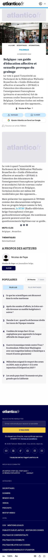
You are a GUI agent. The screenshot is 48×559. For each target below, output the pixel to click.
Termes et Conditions (29, 439)
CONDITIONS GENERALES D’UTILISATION (18, 550)
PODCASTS (6, 508)
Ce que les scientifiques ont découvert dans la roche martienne (23, 297)
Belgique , (7, 231)
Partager (14, 115)
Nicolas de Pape (25, 108)
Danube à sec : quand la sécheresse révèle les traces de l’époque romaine (25, 321)
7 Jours (41, 279)
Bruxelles (16, 231)
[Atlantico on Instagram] (35, 451)
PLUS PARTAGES (34, 287)
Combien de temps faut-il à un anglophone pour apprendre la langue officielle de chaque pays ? (23, 334)
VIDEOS (5, 503)
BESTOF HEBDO (8, 513)
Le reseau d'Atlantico (11, 473)
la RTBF (20, 208)
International (34, 45)
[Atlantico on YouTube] (42, 451)
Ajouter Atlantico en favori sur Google (25, 120)
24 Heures (31, 279)
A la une (11, 45)
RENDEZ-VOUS (8, 498)
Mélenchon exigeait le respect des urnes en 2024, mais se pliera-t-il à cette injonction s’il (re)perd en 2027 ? (25, 365)
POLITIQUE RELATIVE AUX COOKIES (16, 545)
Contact (29, 473)
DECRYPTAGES (8, 488)
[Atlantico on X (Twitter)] (13, 451)
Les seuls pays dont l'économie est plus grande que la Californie (24, 377)
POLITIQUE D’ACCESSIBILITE (13, 540)
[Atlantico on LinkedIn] (27, 451)
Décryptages (22, 45)
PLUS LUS (13, 287)
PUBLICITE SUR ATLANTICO (13, 530)
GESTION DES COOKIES (34, 530)
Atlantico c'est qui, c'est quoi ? (15, 471)
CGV (4, 525)
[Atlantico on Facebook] (20, 451)
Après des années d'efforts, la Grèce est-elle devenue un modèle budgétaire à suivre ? (24, 309)
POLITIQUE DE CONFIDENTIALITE (15, 535)
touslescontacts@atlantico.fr (24, 457)
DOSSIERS (6, 493)
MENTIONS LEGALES (16, 525)
